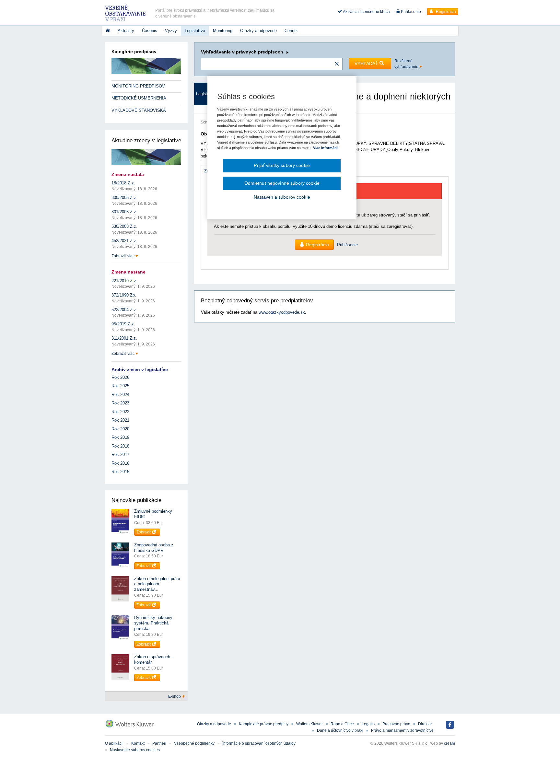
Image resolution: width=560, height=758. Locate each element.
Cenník (291, 30)
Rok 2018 (120, 446)
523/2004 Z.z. (124, 309)
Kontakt (138, 743)
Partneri (159, 743)
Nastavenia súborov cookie (282, 197)
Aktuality (126, 30)
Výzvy (171, 30)
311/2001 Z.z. (124, 338)
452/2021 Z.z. (124, 240)
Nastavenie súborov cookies (135, 750)
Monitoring (222, 30)
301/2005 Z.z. (124, 211)
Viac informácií (325, 148)
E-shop (175, 696)
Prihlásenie (410, 11)
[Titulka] (108, 31)
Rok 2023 (120, 403)
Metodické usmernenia (138, 98)
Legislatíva (195, 30)
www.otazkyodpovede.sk (282, 312)
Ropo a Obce (342, 724)
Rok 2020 (120, 428)
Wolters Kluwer (309, 724)
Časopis (149, 30)
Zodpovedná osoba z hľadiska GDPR (153, 547)
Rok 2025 (120, 385)
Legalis (368, 724)
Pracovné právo (396, 724)
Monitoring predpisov (138, 86)
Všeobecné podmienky (194, 743)
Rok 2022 (120, 411)
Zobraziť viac (123, 256)
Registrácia (445, 11)
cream (449, 743)
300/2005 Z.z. (124, 197)
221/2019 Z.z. (124, 280)
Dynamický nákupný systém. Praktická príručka (153, 623)
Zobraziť (144, 532)
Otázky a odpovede (258, 30)
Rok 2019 (120, 437)
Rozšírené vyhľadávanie (406, 64)
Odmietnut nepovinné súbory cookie (282, 183)
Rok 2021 (120, 420)
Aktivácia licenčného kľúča (366, 11)
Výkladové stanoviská (138, 110)
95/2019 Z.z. (123, 323)
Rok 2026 (120, 377)
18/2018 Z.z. (123, 183)
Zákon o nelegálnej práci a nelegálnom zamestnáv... (157, 584)
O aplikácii (114, 743)
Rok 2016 (120, 463)
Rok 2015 (120, 471)
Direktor (425, 724)
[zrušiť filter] (336, 64)
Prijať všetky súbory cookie (282, 165)
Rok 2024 (120, 394)
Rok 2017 (120, 454)
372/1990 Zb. (123, 295)
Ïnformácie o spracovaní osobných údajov (259, 743)
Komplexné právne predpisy (263, 724)
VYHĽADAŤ (367, 63)
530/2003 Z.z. (124, 226)
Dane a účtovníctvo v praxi (340, 730)
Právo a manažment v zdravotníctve (402, 730)
